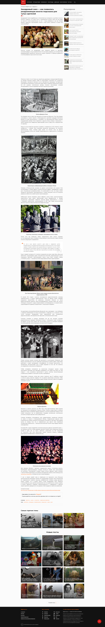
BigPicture (28, 6)
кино (32, 500)
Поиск (78, 2)
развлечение (37, 502)
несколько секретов (26, 474)
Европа (34, 6)
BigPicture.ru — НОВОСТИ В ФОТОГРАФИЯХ (72, 611)
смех (48, 502)
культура (37, 500)
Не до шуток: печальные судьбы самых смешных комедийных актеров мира (40, 490)
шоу (52, 502)
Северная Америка (44, 500)
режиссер (44, 502)
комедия (31, 502)
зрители (26, 502)
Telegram (38, 494)
